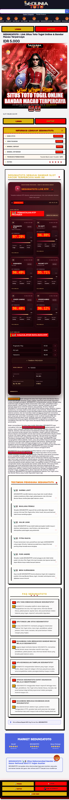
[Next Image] (65, 76)
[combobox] (32, 11)
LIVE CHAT (35, 794)
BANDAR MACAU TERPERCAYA (33, 427)
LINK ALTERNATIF (52, 789)
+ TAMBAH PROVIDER (34, 360)
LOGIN (18, 29)
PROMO (19, 783)
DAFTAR (51, 29)
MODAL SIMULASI (17, 367)
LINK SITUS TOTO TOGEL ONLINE (20, 452)
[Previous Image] (3, 76)
